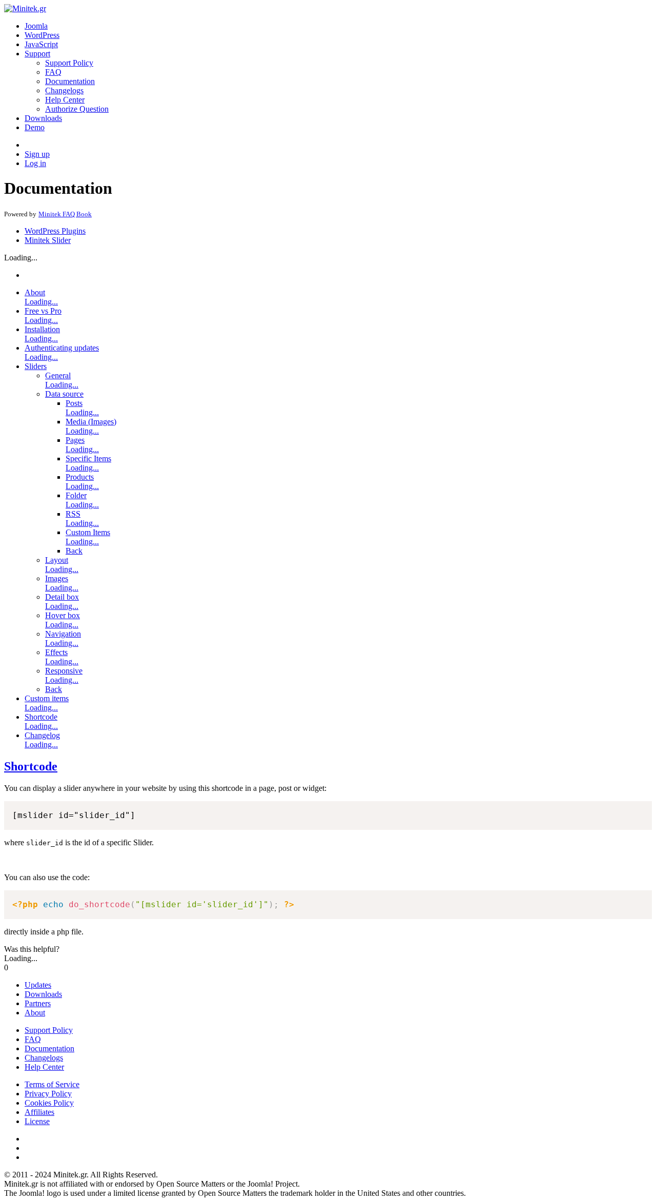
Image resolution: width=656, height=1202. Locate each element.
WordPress (42, 35)
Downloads (43, 118)
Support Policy (69, 62)
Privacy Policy (48, 1093)
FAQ (53, 72)
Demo (35, 127)
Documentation (70, 81)
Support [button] (37, 53)
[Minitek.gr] (25, 8)
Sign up (37, 154)
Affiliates (39, 1112)
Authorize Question (77, 109)
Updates (38, 985)
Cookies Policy (49, 1102)
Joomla (36, 26)
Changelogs (64, 90)
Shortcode (30, 766)
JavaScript (41, 44)
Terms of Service (52, 1084)
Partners (38, 1003)
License (37, 1121)
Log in (35, 163)
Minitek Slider (48, 240)
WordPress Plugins (55, 231)
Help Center (65, 99)
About (35, 1012)
